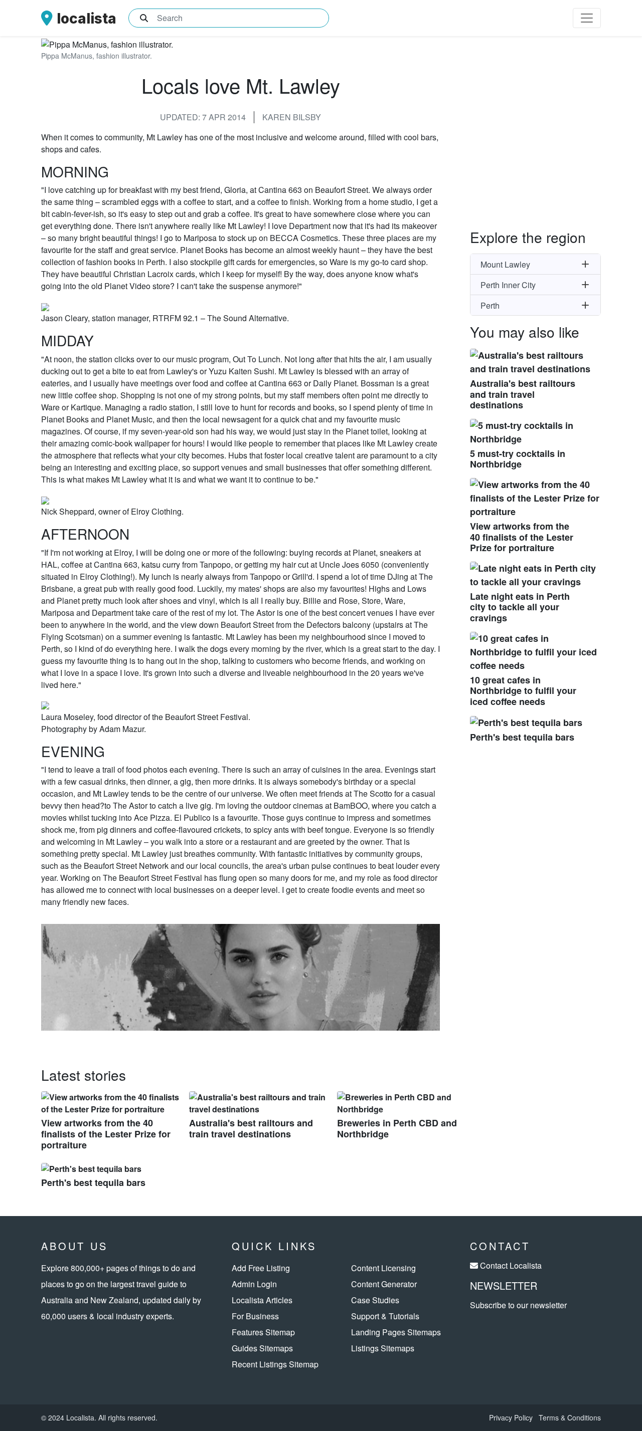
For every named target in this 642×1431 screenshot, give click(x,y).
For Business (255, 1316)
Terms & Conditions (570, 1417)
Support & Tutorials (385, 1316)
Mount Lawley (505, 264)
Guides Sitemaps (262, 1348)
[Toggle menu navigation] (587, 18)
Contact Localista (511, 1265)
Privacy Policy (511, 1417)
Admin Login (254, 1284)
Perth (490, 305)
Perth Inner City (508, 285)
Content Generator (384, 1284)
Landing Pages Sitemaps (396, 1332)
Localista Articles (262, 1300)
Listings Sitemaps (382, 1348)
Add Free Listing (261, 1268)
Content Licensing (383, 1268)
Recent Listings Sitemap (275, 1364)
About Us (74, 1246)
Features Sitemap (263, 1332)
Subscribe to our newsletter (518, 1305)
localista (86, 18)
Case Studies (375, 1300)
